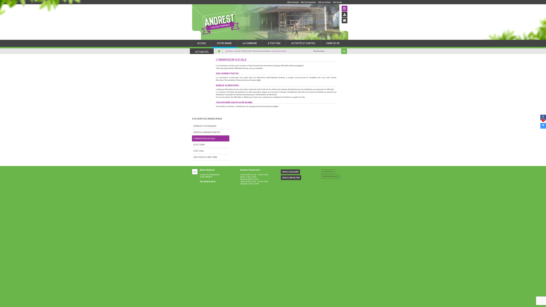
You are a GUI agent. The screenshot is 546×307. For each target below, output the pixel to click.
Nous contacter (291, 177)
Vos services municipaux (261, 51)
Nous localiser (290, 171)
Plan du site (337, 2)
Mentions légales (330, 176)
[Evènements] (344, 8)
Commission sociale (204, 138)
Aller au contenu (324, 2)
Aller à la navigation (308, 2)
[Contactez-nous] (344, 20)
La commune (250, 43)
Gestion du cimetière (205, 157)
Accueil (201, 43)
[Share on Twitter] (543, 127)
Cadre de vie (333, 43)
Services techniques (204, 126)
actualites (201, 51)
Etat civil (198, 150)
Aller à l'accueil (293, 2)
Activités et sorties (303, 43)
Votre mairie (224, 43)
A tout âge (274, 43)
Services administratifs (206, 132)
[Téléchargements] (344, 14)
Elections (199, 144)
